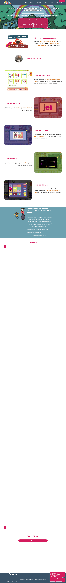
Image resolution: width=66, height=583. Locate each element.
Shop (25, 2)
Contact (52, 2)
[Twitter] (16, 574)
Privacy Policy (37, 579)
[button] (25, 25)
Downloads (45, 2)
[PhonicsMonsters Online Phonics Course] (7, 2)
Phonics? (39, 2)
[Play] (18, 42)
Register (33, 540)
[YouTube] (13, 574)
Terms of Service (42, 579)
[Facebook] (10, 574)
